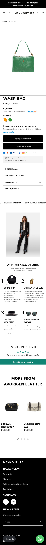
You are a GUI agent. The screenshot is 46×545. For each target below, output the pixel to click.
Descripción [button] (11, 169)
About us (7, 479)
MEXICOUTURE (14, 535)
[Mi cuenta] (37, 13)
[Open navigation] (6, 13)
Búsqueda (7, 474)
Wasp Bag (12, 21)
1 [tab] (19, 440)
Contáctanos (8, 489)
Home (4, 21)
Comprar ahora (23, 146)
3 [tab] (25, 439)
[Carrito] (43, 13)
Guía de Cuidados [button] (14, 175)
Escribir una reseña (23, 362)
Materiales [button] (11, 182)
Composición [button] (12, 189)
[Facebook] (6, 502)
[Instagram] (13, 502)
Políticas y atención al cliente (15, 484)
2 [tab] (22, 439)
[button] (32, 111)
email (8, 522)
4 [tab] (28, 439)
